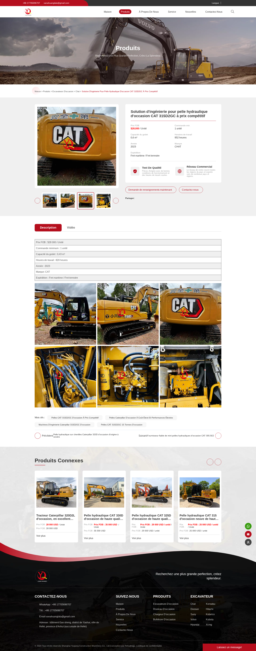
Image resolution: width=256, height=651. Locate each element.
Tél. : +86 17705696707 (51, 610)
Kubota (209, 619)
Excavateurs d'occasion (62, 91)
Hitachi (209, 609)
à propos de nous (149, 11)
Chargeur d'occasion (164, 614)
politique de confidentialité (149, 646)
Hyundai (195, 624)
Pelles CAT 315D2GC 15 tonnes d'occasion (121, 424)
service (172, 11)
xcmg (209, 624)
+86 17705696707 (31, 3)
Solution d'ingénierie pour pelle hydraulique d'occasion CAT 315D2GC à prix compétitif (120, 91)
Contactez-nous (213, 11)
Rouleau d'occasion (164, 609)
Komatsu (210, 603)
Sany (193, 614)
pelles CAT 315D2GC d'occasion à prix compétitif (75, 417)
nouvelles (190, 11)
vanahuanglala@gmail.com (56, 3)
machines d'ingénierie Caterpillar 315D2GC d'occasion (64, 424)
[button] (37, 201)
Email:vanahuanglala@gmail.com (57, 616)
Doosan (195, 609)
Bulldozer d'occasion (164, 619)
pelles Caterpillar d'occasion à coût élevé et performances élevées (141, 417)
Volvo (193, 619)
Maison (108, 11)
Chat (78, 91)
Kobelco (210, 614)
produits (125, 11)
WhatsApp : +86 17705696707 (55, 604)
